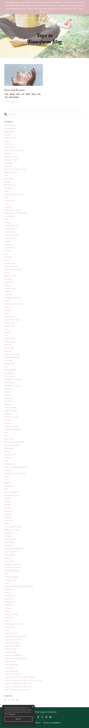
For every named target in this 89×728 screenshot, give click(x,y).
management (10, 370)
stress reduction (11, 551)
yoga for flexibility (12, 645)
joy (5, 335)
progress (8, 470)
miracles (8, 388)
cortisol (7, 241)
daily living (9, 247)
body (6, 175)
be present (8, 147)
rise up (7, 501)
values (7, 592)
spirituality (8, 533)
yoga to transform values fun (17, 683)
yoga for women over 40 (16, 658)
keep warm (9, 341)
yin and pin (9, 627)
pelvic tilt (8, 439)
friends (7, 285)
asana (6, 94)
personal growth (11, 445)
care (6, 197)
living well (9, 363)
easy (6, 254)
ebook (7, 260)
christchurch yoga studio (15, 213)
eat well (7, 257)
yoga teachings (11, 671)
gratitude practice (12, 297)
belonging (8, 163)
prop (6, 476)
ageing (7, 134)
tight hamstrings (11, 570)
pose (6, 460)
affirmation (9, 131)
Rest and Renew (14, 90)
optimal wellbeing (12, 429)
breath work (9, 185)
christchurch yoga (12, 210)
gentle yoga (10, 288)
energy (7, 272)
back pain (8, 144)
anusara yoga (10, 138)
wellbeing (8, 605)
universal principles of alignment (18, 586)
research (8, 486)
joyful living (9, 338)
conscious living (11, 235)
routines (8, 508)
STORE (50, 18)
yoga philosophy (11, 664)
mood (7, 392)
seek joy (8, 514)
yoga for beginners (12, 639)
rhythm (28, 94)
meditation (9, 373)
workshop (8, 617)
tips (6, 573)
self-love (8, 520)
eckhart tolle (10, 263)
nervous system (11, 417)
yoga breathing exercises (15, 636)
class (6, 219)
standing (8, 536)
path (6, 432)
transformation (11, 577)
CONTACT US (70, 18)
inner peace (9, 326)
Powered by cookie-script (18, 723)
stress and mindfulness (14, 548)
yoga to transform (14, 97)
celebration (9, 200)
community (9, 228)
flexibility (8, 279)
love (6, 366)
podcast (7, 457)
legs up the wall (11, 354)
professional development (15, 467)
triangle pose (10, 580)
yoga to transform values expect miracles (23, 680)
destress (8, 250)
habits (7, 301)
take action (9, 561)
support (7, 558)
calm (6, 191)
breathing (12, 94)
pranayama (9, 464)
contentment (10, 238)
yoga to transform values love (18, 686)
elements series (11, 266)
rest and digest (11, 492)
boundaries (9, 178)
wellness (8, 608)
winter (7, 611)
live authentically (12, 357)
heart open (9, 316)
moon (7, 395)
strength (8, 545)
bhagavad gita (10, 172)
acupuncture (10, 128)
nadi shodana (10, 407)
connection (9, 232)
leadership (9, 348)
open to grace (11, 426)
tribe (6, 583)
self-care (8, 517)
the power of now (12, 567)
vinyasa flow (10, 595)
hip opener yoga (12, 319)
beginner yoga (10, 156)
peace (7, 435)
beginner (8, 153)
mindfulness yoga (12, 385)
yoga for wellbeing (12, 655)
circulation (9, 216)
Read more (12, 714)
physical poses (10, 454)
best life (8, 166)
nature (7, 413)
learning (8, 351)
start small (9, 542)
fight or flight (10, 275)
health (7, 310)
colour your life (11, 225)
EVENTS (42, 18)
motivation (9, 401)
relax (6, 479)
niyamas (8, 423)
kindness (8, 345)
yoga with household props (16, 689)
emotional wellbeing (13, 269)
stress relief (9, 555)
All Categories (10, 125)
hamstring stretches (13, 304)
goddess (8, 291)
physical (7, 451)
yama (6, 620)
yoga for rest (10, 652)
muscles (7, 404)
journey (7, 332)
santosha (8, 511)
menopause (9, 376)
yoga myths (9, 661)
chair (6, 203)
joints (6, 329)
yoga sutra (9, 667)
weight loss (9, 602)
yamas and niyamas (13, 624)
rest (23, 94)
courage (8, 244)
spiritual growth (11, 530)
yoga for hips (10, 649)
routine (34, 94)
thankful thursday (12, 564)
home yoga (9, 323)
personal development (14, 442)
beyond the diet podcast (15, 169)
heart (6, 313)
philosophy (9, 448)
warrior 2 (8, 598)
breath (7, 181)
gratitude (8, 294)
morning (8, 398)
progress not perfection (14, 473)
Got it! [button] (18, 719)
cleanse (7, 222)
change (7, 207)
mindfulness (9, 382)
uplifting (8, 589)
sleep (39, 94)
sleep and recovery (13, 526)
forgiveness (9, 282)
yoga (6, 97)
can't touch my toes (13, 194)
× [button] (33, 707)
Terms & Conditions (51, 722)
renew (18, 94)
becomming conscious (14, 150)
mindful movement (13, 379)
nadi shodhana (11, 410)
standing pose (10, 539)
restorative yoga (12, 495)
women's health (11, 614)
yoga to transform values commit (19, 677)
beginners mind (11, 160)
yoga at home (11, 633)
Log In (81, 18)
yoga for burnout (12, 642)
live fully (8, 360)
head (6, 307)
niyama (7, 420)
